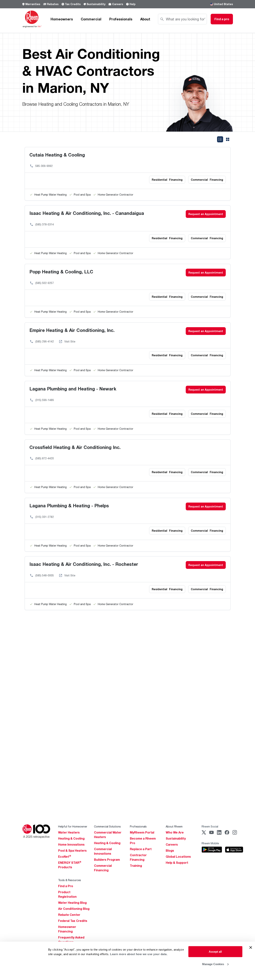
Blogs (170, 850)
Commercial (91, 19)
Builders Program (107, 859)
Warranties (32, 4)
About (145, 19)
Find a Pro (65, 886)
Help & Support (177, 862)
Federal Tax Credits (72, 921)
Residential (167, 179)
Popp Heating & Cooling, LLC (61, 271)
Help (132, 4)
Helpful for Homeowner (72, 826)
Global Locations (178, 856)
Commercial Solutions (107, 826)
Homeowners (62, 19)
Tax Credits (73, 4)
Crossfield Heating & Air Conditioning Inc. (75, 447)
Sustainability (96, 4)
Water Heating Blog (72, 903)
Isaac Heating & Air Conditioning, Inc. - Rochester (83, 564)
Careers (117, 4)
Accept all (215, 951)
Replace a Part (141, 849)
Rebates (53, 4)
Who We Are (175, 832)
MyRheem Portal (142, 832)
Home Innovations (71, 844)
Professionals (120, 19)
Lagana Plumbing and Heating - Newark (72, 388)
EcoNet (64, 856)
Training (136, 866)
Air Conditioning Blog (73, 909)
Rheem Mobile (210, 843)
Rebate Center (69, 915)
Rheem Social (210, 826)
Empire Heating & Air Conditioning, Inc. (72, 330)
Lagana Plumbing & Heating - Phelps (69, 505)
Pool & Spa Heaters (72, 850)
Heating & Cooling (71, 838)
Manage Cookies (213, 964)
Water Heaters (69, 832)
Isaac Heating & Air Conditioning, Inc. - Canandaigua (86, 213)
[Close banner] (250, 947)
